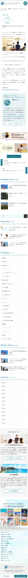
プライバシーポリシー (7, 560)
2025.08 (3, 415)
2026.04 (3, 390)
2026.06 (3, 382)
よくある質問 (5, 545)
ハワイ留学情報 (5, 305)
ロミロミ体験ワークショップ (9, 272)
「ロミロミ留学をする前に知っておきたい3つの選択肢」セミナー (14, 116)
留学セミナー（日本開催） (8, 551)
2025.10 (3, 408)
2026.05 (3, 386)
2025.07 (3, 419)
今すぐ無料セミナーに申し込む (14, 458)
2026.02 (3, 397)
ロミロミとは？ (6, 556)
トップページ (5, 532)
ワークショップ (5, 298)
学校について (5, 547)
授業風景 (9, 8)
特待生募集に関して (6, 291)
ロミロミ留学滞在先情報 (7, 313)
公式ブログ (5, 549)
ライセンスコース (16, 8)
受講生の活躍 (5, 280)
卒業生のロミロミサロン (7, 283)
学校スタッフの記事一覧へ (14, 123)
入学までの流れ (6, 541)
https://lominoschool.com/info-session (10, 89)
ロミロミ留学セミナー (7, 294)
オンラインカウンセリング (8, 554)
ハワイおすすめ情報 (6, 316)
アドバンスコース (7, 327)
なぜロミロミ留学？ (6, 534)
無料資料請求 (12, 114)
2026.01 (3, 401)
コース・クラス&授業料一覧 (8, 538)
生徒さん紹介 (5, 265)
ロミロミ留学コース (7, 276)
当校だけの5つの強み (7, 536)
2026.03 (3, 393)
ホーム (2, 8)
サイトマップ (5, 558)
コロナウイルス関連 (6, 338)
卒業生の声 (4, 261)
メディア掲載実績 (6, 543)
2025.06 (3, 423)
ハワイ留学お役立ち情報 (7, 320)
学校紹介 (4, 335)
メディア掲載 (5, 287)
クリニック (4, 302)
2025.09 (3, 412)
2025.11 (3, 404)
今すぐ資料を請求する (14, 490)
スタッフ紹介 (5, 309)
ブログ (5, 8)
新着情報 (8, 17)
